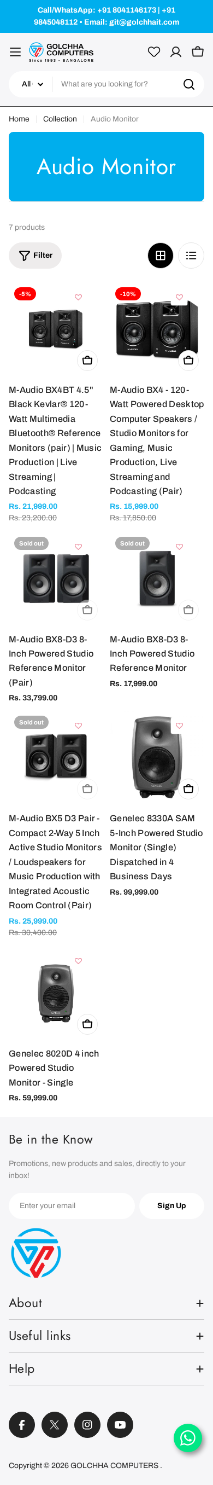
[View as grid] (160, 255)
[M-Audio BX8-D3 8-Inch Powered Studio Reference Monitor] (157, 578)
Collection (60, 119)
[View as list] (191, 255)
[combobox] (106, 84)
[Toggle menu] (15, 52)
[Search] (189, 84)
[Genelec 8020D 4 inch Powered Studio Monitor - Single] (56, 992)
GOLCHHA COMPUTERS (115, 1465)
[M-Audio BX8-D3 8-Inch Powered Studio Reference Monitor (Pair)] (56, 578)
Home (19, 119)
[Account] (175, 52)
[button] (78, 296)
